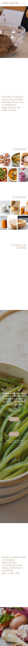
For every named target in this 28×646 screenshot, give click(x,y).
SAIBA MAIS (14, 631)
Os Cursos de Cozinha (18, 246)
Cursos (10, 403)
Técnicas (18, 401)
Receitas (7, 401)
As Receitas (19, 149)
